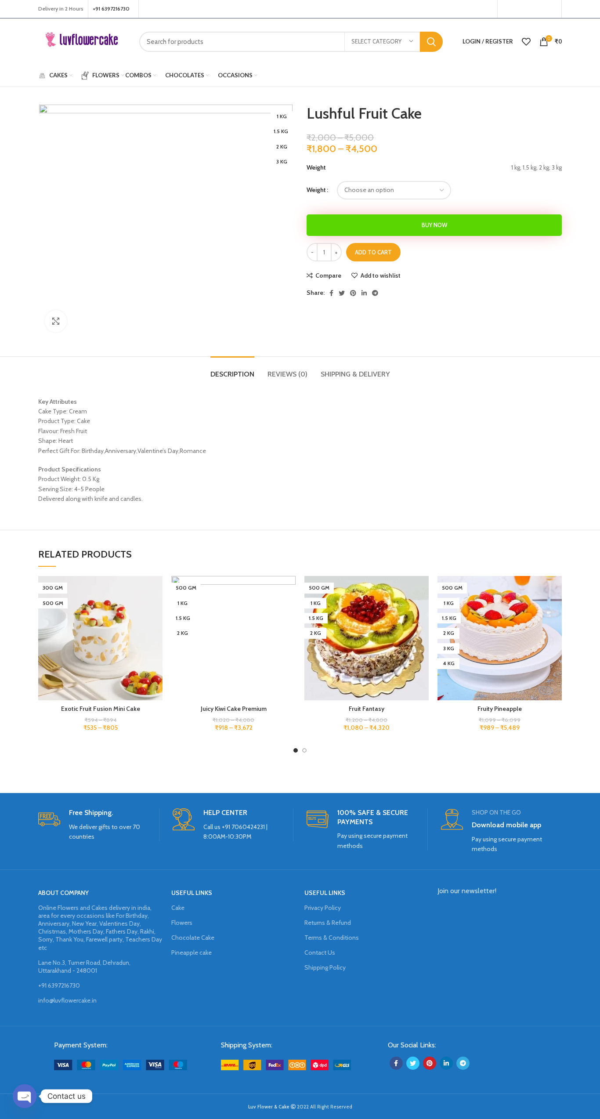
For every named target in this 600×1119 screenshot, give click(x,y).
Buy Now (434, 224)
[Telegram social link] (375, 293)
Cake (177, 908)
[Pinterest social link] (551, 9)
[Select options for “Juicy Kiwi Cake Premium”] (289, 610)
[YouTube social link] (539, 9)
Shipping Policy (325, 967)
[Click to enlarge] (56, 321)
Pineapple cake (191, 952)
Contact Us (319, 952)
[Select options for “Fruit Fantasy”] (422, 610)
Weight (316, 190)
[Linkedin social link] (364, 293)
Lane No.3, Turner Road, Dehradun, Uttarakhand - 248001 (84, 966)
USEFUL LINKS (191, 893)
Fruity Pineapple (499, 709)
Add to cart (373, 252)
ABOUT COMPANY (63, 893)
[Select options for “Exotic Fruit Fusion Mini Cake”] (156, 610)
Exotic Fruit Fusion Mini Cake (100, 709)
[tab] (232, 369)
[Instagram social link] (528, 9)
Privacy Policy (322, 908)
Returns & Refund (327, 923)
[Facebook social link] (506, 9)
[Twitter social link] (517, 9)
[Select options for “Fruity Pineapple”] (555, 610)
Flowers (181, 923)
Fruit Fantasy (366, 709)
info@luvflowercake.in (67, 1000)
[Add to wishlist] (156, 590)
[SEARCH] (431, 42)
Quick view (156, 630)
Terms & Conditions (331, 938)
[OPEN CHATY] (24, 1096)
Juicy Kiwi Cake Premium (234, 709)
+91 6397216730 (59, 985)
